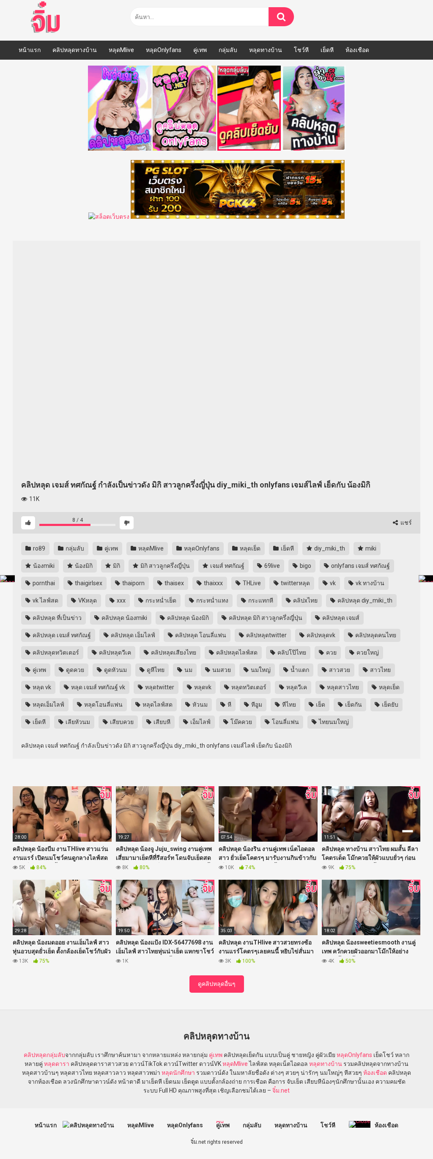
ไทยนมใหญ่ (333, 722)
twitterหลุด (295, 583)
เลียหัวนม (77, 722)
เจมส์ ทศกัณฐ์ (226, 565)
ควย (331, 652)
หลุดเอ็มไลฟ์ (47, 704)
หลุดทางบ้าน (265, 50)
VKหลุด (87, 600)
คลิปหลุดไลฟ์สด (236, 652)
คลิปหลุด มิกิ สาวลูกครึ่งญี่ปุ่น (264, 617)
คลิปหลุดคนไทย (375, 635)
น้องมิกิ (83, 565)
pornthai (43, 583)
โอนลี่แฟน (285, 722)
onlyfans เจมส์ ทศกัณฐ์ (360, 565)
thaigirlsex (88, 583)
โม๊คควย (240, 722)
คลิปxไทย (305, 600)
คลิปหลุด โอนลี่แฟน (200, 635)
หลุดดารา (56, 1063)
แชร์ (405, 522)
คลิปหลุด (35, 1055)
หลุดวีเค (296, 687)
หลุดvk (202, 687)
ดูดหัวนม (115, 669)
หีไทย (288, 704)
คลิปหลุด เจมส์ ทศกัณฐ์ (61, 635)
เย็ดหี (327, 50)
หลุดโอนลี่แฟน (103, 704)
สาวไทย (380, 669)
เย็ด (320, 704)
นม (187, 669)
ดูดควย (74, 669)
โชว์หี (301, 50)
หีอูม (256, 704)
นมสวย (221, 669)
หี (228, 704)
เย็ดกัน (353, 704)
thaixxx (213, 583)
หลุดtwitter (159, 687)
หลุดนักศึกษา (178, 1072)
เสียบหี (161, 722)
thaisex (173, 583)
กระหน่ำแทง (211, 600)
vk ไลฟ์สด (44, 600)
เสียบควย (121, 722)
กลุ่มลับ (228, 50)
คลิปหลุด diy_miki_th (364, 600)
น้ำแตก (299, 669)
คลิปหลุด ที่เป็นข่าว (56, 617)
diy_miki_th (329, 548)
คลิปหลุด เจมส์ (340, 617)
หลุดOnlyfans (163, 50)
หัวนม (199, 704)
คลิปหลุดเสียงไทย (173, 652)
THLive (251, 583)
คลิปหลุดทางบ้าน (74, 50)
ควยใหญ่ (367, 652)
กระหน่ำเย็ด (160, 600)
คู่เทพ (200, 50)
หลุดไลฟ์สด (157, 704)
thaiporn (133, 583)
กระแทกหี (260, 600)
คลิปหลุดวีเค (114, 652)
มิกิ (116, 565)
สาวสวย (339, 669)
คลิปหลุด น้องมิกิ (187, 617)
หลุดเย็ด (249, 548)
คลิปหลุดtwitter (266, 635)
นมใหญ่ (260, 669)
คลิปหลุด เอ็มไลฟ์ (132, 635)
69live (271, 565)
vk (332, 583)
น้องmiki (43, 565)
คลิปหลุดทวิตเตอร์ (55, 652)
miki (370, 548)
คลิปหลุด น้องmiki (123, 617)
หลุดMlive (121, 50)
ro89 (38, 548)
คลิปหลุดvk (320, 635)
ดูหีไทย (154, 669)
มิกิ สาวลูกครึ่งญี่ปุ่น (164, 565)
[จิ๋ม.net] (47, 18)
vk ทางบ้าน (369, 583)
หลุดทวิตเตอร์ (248, 687)
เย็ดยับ (389, 704)
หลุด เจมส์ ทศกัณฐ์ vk (97, 687)
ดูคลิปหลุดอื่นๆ (217, 983)
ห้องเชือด (357, 50)
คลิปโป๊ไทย (291, 652)
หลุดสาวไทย (342, 687)
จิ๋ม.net (281, 1090)
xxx (120, 600)
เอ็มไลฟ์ (200, 722)
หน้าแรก (30, 50)
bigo (305, 565)
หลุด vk (41, 687)
